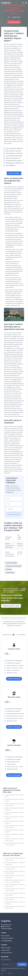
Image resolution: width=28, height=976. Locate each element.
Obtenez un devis (6, 947)
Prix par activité (5, 935)
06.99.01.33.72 (6, 926)
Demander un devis (14, 22)
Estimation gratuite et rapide (11, 606)
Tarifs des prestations (7, 938)
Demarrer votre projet (14, 678)
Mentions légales (7, 928)
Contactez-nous (7, 924)
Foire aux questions (6, 952)
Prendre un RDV (5, 950)
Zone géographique (6, 940)
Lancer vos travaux (14, 173)
